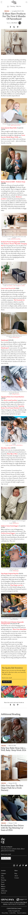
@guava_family (21, 285)
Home (2, 878)
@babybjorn (20, 445)
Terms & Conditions (21, 913)
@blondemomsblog (15, 239)
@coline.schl (12, 445)
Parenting (3, 880)
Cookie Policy (12, 913)
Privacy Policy (5, 913)
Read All (3, 893)
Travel (2, 882)
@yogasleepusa (15, 394)
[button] (26, 2)
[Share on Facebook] (10, 27)
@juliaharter (16, 523)
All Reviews (4, 891)
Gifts (2, 876)
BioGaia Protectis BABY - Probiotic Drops (13, 182)
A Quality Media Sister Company (14, 908)
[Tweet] (14, 27)
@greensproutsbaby (16, 125)
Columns (3, 873)
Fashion (3, 888)
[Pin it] (18, 27)
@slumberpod (15, 337)
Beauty (3, 884)
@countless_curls (11, 285)
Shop (15, 873)
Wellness (3, 886)
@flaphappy (16, 570)
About (16, 876)
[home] (13, 2)
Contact (16, 878)
